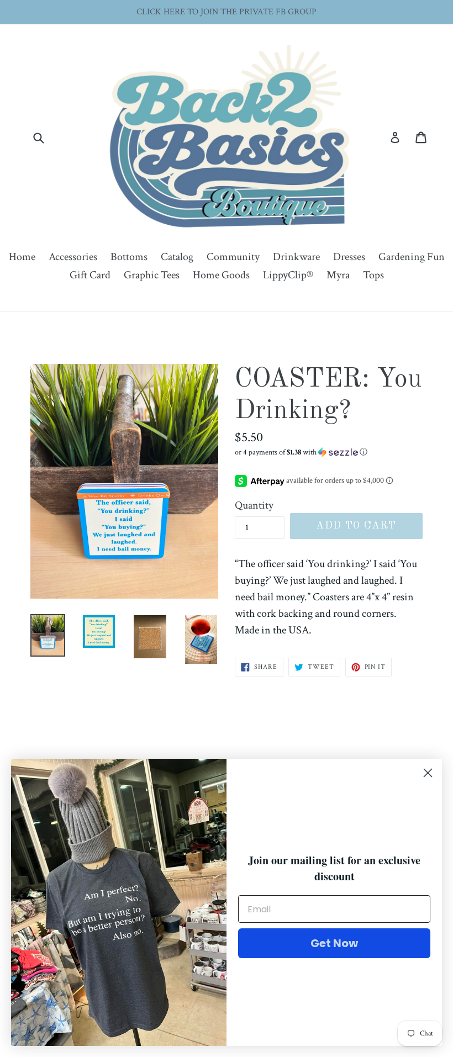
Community (233, 257)
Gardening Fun (411, 257)
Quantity (254, 505)
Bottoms (129, 257)
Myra (338, 275)
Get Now (334, 943)
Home (22, 257)
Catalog (177, 257)
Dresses (349, 257)
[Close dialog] (428, 773)
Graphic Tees (152, 275)
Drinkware (296, 257)
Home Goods (221, 275)
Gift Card (90, 275)
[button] (329, 452)
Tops (373, 275)
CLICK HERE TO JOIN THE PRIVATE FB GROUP (226, 12)
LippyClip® (288, 275)
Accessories (73, 257)
